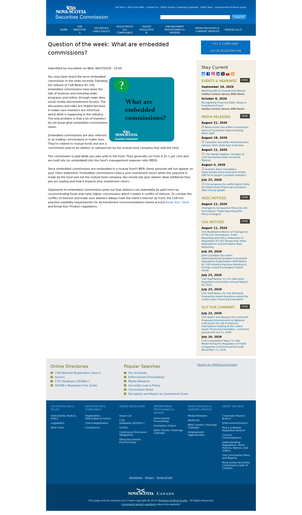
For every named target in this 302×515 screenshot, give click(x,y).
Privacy (149, 477)
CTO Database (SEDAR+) (72, 381)
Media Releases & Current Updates (207, 30)
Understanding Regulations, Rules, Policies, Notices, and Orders (235, 446)
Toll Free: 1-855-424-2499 (129, 7)
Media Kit (193, 420)
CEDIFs (123, 427)
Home (64, 29)
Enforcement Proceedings (146, 377)
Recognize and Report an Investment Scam (158, 393)
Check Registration (225, 51)
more (245, 80)
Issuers (60, 377)
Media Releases (139, 381)
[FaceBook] (208, 74)
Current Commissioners (231, 436)
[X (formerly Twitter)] (223, 74)
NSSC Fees (207, 7)
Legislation (57, 423)
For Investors (79, 29)
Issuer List (125, 415)
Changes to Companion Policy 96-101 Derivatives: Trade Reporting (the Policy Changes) (225, 211)
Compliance (92, 427)
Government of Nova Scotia (230, 7)
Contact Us (152, 7)
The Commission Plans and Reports (236, 456)
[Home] (80, 11)
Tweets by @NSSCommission (217, 365)
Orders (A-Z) (233, 29)
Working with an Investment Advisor (224, 90)
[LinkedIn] (218, 74)
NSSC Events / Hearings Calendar (179, 7)
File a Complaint (226, 44)
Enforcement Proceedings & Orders (174, 29)
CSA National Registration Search (78, 373)
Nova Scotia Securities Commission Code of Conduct (236, 465)
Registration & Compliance (125, 29)
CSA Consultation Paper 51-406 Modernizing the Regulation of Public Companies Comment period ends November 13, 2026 (224, 345)
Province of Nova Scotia (172, 500)
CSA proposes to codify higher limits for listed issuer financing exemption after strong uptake (226, 187)
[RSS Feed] (232, 74)
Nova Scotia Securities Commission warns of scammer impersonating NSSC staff (225, 130)
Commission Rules (140, 389)
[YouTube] (227, 74)
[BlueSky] (203, 74)
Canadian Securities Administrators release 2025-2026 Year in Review (225, 144)
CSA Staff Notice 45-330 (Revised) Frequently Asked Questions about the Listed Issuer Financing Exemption (225, 296)
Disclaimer (135, 477)
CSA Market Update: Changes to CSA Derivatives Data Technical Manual (223, 157)
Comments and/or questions (138, 504)
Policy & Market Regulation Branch (233, 429)
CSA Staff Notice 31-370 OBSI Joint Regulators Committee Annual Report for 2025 (225, 282)
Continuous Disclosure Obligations (133, 433)
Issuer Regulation (146, 29)
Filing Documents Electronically (130, 441)
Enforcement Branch (235, 423)
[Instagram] (213, 74)
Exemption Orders (165, 425)
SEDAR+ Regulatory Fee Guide (76, 385)
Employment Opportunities (196, 433)
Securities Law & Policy (101, 30)
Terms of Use (164, 477)
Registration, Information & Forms (98, 417)
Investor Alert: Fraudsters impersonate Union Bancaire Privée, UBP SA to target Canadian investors (224, 172)
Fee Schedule (137, 373)
